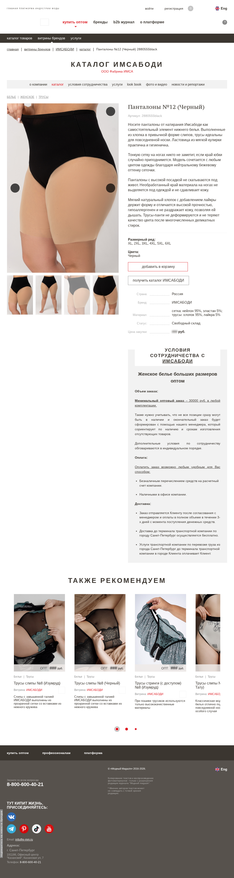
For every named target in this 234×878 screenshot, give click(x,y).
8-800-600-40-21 (25, 784)
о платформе (152, 22)
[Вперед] (110, 188)
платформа (93, 753)
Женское (27, 97)
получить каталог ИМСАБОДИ (158, 280)
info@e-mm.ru (24, 839)
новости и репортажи (188, 84)
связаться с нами (44, 22)
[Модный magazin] (19, 22)
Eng (224, 8)
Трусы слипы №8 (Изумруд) (37, 683)
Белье (11, 97)
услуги (76, 38)
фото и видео (156, 84)
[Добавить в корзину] (61, 690)
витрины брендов (51, 38)
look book (134, 84)
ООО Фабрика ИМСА (117, 71)
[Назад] (15, 188)
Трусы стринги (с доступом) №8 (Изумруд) (158, 685)
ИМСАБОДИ (65, 49)
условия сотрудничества (87, 84)
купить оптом (75, 22)
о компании (38, 84)
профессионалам (56, 753)
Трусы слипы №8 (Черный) (97, 683)
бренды (100, 22)
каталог (85, 49)
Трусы (43, 97)
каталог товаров (19, 38)
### (174, 332)
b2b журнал (123, 22)
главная (13, 49)
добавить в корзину (158, 267)
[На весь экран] (110, 111)
